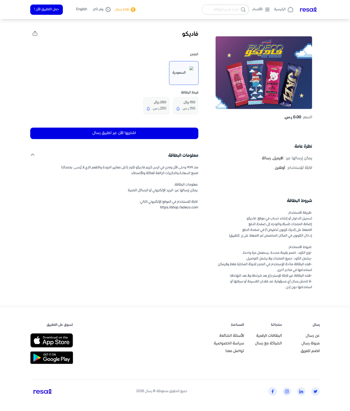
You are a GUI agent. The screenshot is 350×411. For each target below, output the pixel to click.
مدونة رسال (310, 343)
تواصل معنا (234, 351)
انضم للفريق (310, 351)
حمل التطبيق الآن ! (46, 9)
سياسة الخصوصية (229, 343)
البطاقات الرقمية (269, 336)
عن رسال (313, 336)
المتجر (194, 54)
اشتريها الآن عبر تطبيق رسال (114, 133)
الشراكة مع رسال (268, 343)
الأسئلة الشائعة (231, 336)
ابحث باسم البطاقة (226, 9)
